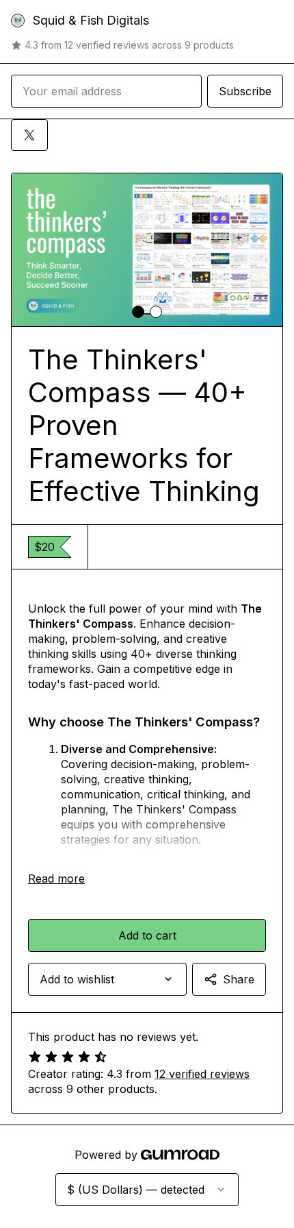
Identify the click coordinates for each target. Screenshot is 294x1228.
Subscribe (245, 91)
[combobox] (107, 979)
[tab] (138, 312)
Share (238, 979)
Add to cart (147, 935)
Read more (56, 878)
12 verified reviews (202, 1074)
